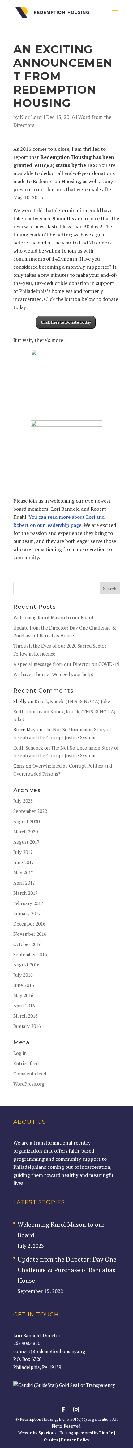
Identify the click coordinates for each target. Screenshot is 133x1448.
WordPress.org (28, 1084)
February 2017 (28, 903)
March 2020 (25, 831)
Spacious (47, 1433)
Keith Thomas (27, 711)
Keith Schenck (28, 748)
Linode (106, 1433)
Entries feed (26, 1063)
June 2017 (23, 862)
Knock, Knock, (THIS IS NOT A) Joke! (73, 701)
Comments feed (29, 1073)
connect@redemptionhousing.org (49, 1351)
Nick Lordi (31, 117)
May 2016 (23, 995)
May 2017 (23, 872)
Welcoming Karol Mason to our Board (53, 617)
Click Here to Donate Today (66, 322)
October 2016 (27, 944)
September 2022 (30, 811)
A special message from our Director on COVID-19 (66, 664)
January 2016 (27, 1026)
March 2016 (25, 1016)
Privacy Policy (75, 1440)
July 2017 (23, 852)
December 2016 (29, 924)
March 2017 (25, 893)
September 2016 (30, 954)
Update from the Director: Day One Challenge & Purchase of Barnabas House (67, 1269)
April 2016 (24, 1005)
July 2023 (23, 801)
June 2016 (23, 985)
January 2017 (27, 913)
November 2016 (29, 934)
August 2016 (26, 965)
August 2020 (26, 821)
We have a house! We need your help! (53, 674)
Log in (20, 1053)
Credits (51, 1440)
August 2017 (26, 842)
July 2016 (23, 975)
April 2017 (24, 883)
